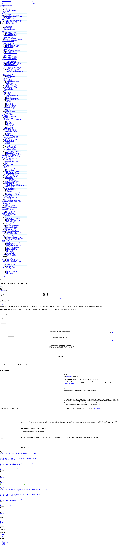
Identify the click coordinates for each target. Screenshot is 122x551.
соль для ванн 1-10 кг (9, 37)
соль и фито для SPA (9, 124)
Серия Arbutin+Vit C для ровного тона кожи (13, 240)
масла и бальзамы (9, 92)
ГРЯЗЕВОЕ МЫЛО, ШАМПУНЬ (9, 25)
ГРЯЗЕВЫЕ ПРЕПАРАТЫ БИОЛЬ (10, 23)
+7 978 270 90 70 (35, 3)
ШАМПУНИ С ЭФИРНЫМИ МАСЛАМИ (11, 136)
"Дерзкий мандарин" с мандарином (12, 227)
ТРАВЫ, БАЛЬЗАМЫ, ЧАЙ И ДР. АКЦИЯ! (11, 208)
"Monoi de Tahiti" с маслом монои (11, 226)
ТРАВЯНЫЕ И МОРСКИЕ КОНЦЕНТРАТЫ (11, 211)
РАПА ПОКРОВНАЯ (7, 27)
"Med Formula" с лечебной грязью (11, 223)
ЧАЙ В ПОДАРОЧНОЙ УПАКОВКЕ (10, 197)
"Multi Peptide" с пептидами (10, 222)
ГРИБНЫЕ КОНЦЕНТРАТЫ (9, 212)
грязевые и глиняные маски (10, 79)
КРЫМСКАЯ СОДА (7, 29)
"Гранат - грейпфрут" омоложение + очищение (13, 237)
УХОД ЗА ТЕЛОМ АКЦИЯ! (9, 206)
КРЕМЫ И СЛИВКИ (7, 116)
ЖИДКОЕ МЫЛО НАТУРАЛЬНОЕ (10, 129)
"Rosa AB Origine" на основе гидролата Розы (13, 245)
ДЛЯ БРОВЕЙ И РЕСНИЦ (8, 97)
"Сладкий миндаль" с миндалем (11, 229)
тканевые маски (8, 80)
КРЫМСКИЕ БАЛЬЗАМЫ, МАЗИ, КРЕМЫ (11, 15)
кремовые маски (8, 77)
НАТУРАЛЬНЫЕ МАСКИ (8, 75)
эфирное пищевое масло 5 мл (11, 48)
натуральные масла (9, 52)
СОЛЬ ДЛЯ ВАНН (7, 36)
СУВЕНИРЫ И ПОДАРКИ (9, 195)
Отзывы (3, 303)
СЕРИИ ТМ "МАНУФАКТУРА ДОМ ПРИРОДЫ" (15, 217)
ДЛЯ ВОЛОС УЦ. (7, 9)
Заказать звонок (35, 1)
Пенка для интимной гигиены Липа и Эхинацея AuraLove (9, 495)
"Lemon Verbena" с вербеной (10, 228)
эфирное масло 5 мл (9, 46)
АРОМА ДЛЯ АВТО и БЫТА (9, 50)
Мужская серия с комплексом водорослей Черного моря (15, 151)
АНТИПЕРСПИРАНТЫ (8, 128)
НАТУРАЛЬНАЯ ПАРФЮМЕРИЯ (10, 127)
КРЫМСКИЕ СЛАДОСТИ (8, 187)
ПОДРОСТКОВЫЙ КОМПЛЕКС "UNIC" (11, 161)
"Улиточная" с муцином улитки (11, 219)
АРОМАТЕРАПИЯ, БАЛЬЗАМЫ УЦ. (10, 10)
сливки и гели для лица (10, 91)
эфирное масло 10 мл (9, 47)
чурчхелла (7, 190)
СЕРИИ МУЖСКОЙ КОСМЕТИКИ (10, 149)
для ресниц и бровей (9, 104)
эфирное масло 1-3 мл (9, 45)
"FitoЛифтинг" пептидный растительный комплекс (14, 238)
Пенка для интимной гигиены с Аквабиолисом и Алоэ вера (10, 464)
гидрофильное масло (9, 65)
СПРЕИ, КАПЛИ (9, 17)
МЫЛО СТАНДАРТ (7, 166)
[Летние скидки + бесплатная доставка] (61, 279)
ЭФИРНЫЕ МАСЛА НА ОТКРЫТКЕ (10, 198)
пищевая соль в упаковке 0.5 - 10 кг (12, 34)
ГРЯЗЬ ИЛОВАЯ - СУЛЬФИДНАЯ (10, 21)
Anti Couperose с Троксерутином (11, 231)
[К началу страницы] (0, 523)
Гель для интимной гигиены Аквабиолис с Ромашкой (9, 454)
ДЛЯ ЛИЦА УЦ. (7, 7)
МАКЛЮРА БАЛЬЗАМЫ (8, 14)
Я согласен (2, 526)
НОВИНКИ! (4, 202)
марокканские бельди (9, 66)
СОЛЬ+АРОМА (6, 39)
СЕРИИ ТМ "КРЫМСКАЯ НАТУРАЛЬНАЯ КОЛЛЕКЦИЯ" (14, 246)
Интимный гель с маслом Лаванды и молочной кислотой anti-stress (11, 474)
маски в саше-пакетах (9, 83)
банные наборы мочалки (10, 125)
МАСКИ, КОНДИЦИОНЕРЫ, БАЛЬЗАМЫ (11, 138)
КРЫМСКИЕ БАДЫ (7, 177)
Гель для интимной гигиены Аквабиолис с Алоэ (8, 469)
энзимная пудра (8, 63)
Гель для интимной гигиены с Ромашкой (7, 505)
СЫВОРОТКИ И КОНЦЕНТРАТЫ (10, 140)
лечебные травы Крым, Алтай (11, 174)
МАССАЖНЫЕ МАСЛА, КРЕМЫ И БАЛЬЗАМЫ (12, 119)
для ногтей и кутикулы (10, 114)
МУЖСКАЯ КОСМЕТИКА (10, 144)
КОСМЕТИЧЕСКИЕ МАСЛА (9, 118)
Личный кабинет (40, 4)
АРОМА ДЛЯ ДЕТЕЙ (7, 160)
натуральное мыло (9, 123)
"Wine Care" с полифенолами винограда (12, 225)
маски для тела (8, 126)
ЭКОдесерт (8, 189)
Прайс (3, 267)
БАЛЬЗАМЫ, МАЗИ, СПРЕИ (10, 13)
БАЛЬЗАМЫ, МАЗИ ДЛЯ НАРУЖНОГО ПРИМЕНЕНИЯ (15, 18)
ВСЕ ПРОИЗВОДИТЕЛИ (6, 1)
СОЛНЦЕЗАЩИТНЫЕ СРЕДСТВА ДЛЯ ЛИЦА (12, 108)
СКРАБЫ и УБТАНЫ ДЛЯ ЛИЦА (9, 86)
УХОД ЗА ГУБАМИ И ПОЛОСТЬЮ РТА (11, 98)
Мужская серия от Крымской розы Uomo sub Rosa (14, 154)
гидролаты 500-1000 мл (10, 73)
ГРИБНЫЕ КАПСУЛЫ (10, 179)
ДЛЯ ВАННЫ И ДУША (8, 120)
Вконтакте (4, 535)
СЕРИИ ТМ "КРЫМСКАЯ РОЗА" (12, 241)
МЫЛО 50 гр (6, 167)
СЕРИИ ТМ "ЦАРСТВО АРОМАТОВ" (10, 233)
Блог (3, 268)
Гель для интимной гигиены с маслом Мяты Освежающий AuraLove (11, 490)
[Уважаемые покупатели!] (61, 281)
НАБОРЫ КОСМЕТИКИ (8, 196)
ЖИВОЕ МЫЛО (8, 165)
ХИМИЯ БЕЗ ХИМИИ (6, 201)
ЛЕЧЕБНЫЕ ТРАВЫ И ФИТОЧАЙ (10, 172)
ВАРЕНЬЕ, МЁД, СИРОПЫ (8, 192)
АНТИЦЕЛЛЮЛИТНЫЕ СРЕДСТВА (10, 131)
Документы (7, 265)
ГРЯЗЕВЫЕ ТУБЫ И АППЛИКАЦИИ (10, 22)
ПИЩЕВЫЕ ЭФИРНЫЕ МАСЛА (9, 183)
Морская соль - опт (5, 3)
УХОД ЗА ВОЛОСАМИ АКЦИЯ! (9, 207)
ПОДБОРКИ (4, 2)
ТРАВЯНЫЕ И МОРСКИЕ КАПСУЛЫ (12, 180)
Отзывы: (2, 456)
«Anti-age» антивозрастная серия (11, 236)
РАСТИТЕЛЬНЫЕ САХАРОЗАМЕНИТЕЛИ (11, 181)
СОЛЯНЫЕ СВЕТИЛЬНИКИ (9, 40)
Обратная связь (34, 4)
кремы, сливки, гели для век (10, 96)
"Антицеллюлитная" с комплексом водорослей (13, 220)
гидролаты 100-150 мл (9, 72)
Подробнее (61, 298)
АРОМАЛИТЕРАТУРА (8, 58)
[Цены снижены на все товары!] (61, 280)
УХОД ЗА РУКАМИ (7, 111)
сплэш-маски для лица (9, 84)
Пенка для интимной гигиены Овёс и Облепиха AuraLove (9, 500)
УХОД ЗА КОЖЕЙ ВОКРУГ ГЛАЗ (10, 94)
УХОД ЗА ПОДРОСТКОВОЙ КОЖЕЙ (10, 158)
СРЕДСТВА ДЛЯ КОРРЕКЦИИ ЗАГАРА (11, 130)
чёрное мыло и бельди (9, 122)
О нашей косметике (7, 266)
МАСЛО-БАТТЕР (7, 117)
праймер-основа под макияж (10, 106)
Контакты (3, 545)
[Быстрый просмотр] (9, 453)
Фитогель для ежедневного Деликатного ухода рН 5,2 (9, 459)
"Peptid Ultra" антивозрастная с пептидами (13, 239)
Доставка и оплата (5, 304)
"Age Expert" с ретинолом (10, 224)
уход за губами (8, 101)
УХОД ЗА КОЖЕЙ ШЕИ (8, 88)
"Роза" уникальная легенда (10, 244)
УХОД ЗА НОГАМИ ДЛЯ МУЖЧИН (10, 147)
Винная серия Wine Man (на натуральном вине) (13, 153)
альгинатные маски (9, 78)
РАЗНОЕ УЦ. (6, 11)
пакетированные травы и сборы (11, 175)
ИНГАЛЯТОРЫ (6, 55)
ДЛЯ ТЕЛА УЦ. (6, 8)
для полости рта (8, 100)
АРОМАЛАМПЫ (7, 56)
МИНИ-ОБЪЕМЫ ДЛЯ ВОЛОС (9, 141)
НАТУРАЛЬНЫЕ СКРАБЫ (8, 115)
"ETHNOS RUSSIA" (9, 272)
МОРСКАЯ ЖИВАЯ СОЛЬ (9, 31)
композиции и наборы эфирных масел (12, 49)
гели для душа (8, 121)
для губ (7, 105)
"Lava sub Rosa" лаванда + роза (11, 242)
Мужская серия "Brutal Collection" (11, 152)
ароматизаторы (8, 53)
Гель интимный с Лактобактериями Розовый (7, 510)
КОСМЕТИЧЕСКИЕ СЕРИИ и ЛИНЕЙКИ (12, 216)
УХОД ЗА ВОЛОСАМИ (9, 135)
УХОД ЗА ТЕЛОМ (8, 110)
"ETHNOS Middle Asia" (10, 273)
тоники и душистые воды (10, 74)
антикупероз (8, 85)
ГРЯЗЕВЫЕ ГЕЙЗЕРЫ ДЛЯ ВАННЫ (10, 26)
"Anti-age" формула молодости (11, 221)
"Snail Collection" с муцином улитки (12, 271)
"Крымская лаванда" (9, 218)
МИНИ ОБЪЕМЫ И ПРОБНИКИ (9, 107)
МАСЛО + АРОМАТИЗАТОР (9, 54)
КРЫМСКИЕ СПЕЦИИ (8, 191)
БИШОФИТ (6, 28)
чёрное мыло (8, 69)
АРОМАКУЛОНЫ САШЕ (8, 57)
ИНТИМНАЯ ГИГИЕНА (8, 132)
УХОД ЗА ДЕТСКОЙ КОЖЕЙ (9, 157)
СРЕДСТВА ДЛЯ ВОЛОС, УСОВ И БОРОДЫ (11, 148)
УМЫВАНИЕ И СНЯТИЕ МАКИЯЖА (10, 61)
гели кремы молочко (9, 64)
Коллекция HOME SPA (10, 274)
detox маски (8, 82)
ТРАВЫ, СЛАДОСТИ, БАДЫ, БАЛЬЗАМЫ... (13, 171)
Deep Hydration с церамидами (11, 230)
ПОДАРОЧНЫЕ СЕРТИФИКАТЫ (10, 199)
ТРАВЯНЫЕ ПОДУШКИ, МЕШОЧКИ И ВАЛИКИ (12, 184)
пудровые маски (8, 81)
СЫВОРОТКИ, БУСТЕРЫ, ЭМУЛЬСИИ (11, 87)
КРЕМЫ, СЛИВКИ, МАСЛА (9, 89)
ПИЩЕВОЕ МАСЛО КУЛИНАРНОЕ (10, 182)
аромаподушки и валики (10, 186)
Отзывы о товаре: (3, 290)
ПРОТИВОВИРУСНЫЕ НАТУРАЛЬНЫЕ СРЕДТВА (11, 200)
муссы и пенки (8, 67)
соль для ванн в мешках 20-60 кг (11, 38)
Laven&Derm (4, 276)
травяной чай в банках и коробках (11, 176)
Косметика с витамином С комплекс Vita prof (13, 232)
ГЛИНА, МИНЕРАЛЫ (8, 24)
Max (3, 534)
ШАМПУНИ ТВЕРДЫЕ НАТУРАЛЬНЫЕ (11, 137)
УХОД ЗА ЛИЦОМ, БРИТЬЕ (9, 145)
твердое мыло (8, 68)
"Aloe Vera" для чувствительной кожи (12, 235)
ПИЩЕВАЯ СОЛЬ (7, 32)
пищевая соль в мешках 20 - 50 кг (11, 35)
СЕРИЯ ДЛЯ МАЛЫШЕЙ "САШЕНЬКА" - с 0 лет (12, 162)
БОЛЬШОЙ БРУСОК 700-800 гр (9, 168)
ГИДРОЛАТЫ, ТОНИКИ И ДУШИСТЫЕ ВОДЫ (12, 70)
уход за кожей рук (9, 113)
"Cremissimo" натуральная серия (11, 270)
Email (3, 536)
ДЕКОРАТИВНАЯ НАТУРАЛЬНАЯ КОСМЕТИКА (12, 102)
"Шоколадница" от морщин (10, 243)
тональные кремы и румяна (10, 103)
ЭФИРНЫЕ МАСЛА (7, 43)
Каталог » (3, 258)
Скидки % (4, 261)
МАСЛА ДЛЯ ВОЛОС (8, 139)
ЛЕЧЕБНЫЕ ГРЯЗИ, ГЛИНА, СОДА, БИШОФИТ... (14, 20)
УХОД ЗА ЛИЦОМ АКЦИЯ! (9, 205)
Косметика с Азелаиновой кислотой (8, 275)
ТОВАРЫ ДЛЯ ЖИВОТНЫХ (7, 213)
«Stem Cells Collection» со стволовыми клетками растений (15, 269)
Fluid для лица (8, 93)
